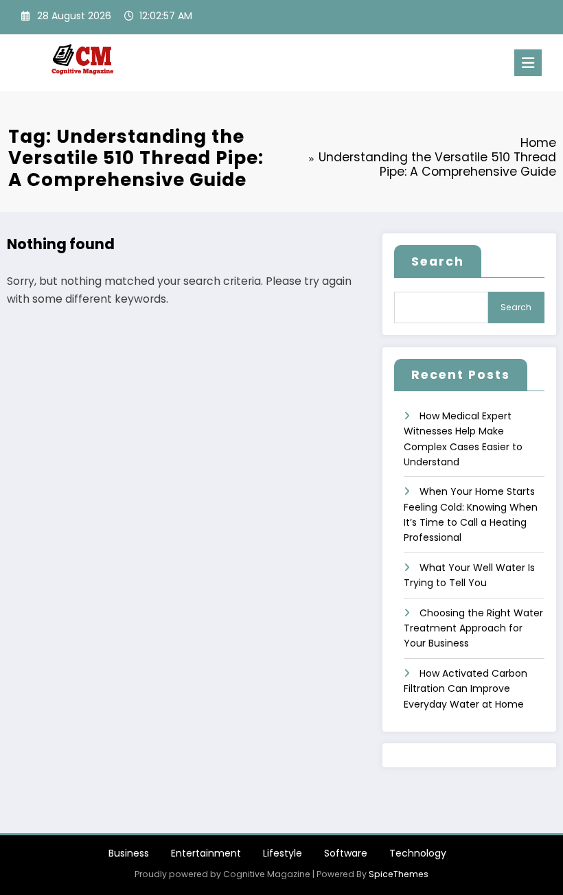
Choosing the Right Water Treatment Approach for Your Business (473, 628)
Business (128, 853)
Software (345, 853)
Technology (417, 853)
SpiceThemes (398, 874)
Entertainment (206, 853)
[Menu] (528, 62)
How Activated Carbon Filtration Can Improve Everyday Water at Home (465, 688)
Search (437, 261)
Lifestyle (282, 853)
